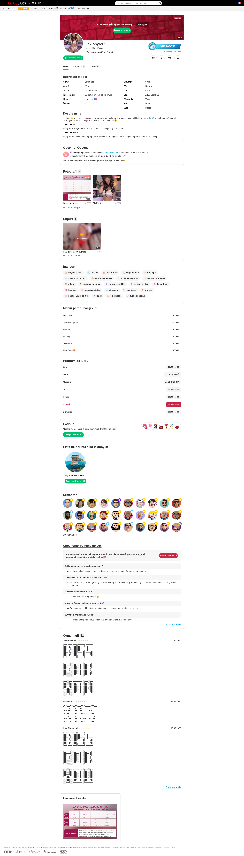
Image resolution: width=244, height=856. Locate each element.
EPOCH (56, 847)
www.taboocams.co (35, 847)
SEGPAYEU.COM (66, 847)
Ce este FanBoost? (172, 51)
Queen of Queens (110, 153)
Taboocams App (82, 9)
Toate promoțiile (49, 9)
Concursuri (65, 9)
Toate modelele (9, 9)
